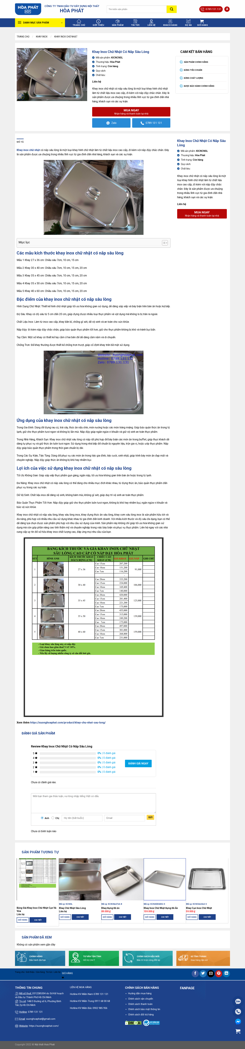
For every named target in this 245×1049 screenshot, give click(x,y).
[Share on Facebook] (195, 973)
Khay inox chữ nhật (66, 36)
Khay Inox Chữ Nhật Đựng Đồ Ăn (161, 908)
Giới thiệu (98, 25)
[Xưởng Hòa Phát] (28, 9)
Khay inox (42, 36)
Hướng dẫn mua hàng (140, 993)
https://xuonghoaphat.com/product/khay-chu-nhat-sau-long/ (68, 722)
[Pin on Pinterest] (218, 973)
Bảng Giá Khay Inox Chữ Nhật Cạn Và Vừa (36, 909)
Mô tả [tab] (20, 142)
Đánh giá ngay (138, 763)
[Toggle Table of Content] (163, 243)
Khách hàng (170, 25)
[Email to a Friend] (210, 973)
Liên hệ (152, 25)
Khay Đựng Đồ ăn (110, 908)
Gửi (150, 817)
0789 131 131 (154, 122)
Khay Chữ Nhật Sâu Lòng (72, 908)
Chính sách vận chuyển (140, 998)
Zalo (113, 122)
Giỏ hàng (22, 920)
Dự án (188, 25)
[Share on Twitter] (203, 973)
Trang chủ (79, 25)
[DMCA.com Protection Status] (133, 1022)
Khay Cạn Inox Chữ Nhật (199, 908)
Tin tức (135, 25)
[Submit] (172, 9)
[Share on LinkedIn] (226, 973)
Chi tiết (38, 920)
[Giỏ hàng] (238, 1031)
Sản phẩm (118, 25)
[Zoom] (21, 97)
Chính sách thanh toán (140, 1004)
